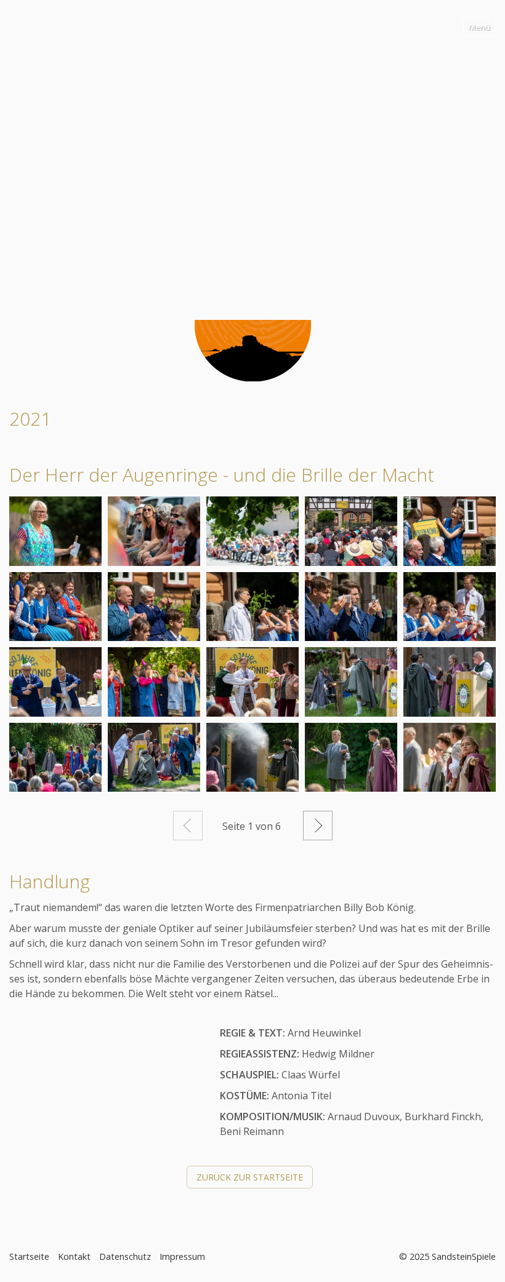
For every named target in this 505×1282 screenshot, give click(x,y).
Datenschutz (125, 1256)
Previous (11, 150)
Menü (479, 27)
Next (493, 150)
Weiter (318, 825)
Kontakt (74, 1256)
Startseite (29, 1256)
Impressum (182, 1256)
